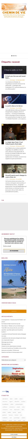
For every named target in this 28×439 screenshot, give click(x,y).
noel (11, 417)
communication (19, 404)
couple (18, 407)
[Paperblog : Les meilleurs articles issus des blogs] (5, 392)
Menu (15, 56)
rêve (15, 420)
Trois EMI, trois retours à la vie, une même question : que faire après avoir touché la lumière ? (12, 330)
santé (19, 420)
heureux (11, 415)
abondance (5, 398)
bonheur (23, 401)
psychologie (17, 417)
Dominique (12, 80)
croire (23, 407)
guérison (4, 415)
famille (9, 412)
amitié (16, 398)
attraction (17, 401)
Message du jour (6, 344)
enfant (4, 412)
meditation (5, 417)
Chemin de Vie (14, 12)
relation (23, 417)
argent (11, 401)
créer (11, 409)
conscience (12, 407)
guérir (19, 412)
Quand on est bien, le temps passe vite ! (12, 352)
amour (21, 398)
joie (21, 415)
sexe (24, 420)
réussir (10, 420)
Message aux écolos (7, 342)
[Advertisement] (14, 38)
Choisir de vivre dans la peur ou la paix (11, 346)
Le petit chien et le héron (13, 106)
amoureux (4, 401)
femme (14, 412)
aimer (11, 398)
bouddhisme (5, 404)
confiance (4, 407)
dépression (17, 409)
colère (11, 404)
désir (23, 409)
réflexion (4, 420)
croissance (5, 409)
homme (16, 415)
